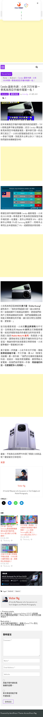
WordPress (13, 713)
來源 (3, 462)
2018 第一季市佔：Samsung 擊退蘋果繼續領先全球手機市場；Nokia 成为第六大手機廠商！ (9, 531)
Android (13, 78)
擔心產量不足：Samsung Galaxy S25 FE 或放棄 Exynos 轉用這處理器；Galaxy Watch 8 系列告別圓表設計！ (21, 615)
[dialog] (21, 10)
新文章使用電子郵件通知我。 (10, 694)
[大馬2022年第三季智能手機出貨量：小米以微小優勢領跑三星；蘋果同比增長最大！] (9, 548)
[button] (21, 12)
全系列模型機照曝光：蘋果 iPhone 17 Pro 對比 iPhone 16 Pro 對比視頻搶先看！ (19, 624)
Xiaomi (18, 591)
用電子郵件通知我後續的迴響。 (10, 684)
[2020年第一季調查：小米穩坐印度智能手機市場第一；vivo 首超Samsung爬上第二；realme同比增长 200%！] (29, 519)
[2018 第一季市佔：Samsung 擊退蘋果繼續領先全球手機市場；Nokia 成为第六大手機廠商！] (9, 520)
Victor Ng (25, 94)
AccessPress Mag (30, 713)
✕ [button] (37, 3)
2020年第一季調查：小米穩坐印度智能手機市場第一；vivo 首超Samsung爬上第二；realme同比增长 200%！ (29, 530)
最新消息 (14, 94)
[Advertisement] (21, 41)
